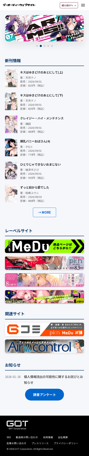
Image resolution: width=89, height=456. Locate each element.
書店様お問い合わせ (27, 437)
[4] (48, 46)
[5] (52, 46)
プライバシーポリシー (66, 443)
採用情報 (48, 437)
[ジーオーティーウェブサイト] (19, 4)
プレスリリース (40, 443)
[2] (41, 46)
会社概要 (63, 437)
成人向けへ (67, 5)
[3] (44, 46)
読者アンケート (44, 394)
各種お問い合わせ (16, 443)
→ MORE (44, 212)
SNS (9, 437)
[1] (37, 46)
